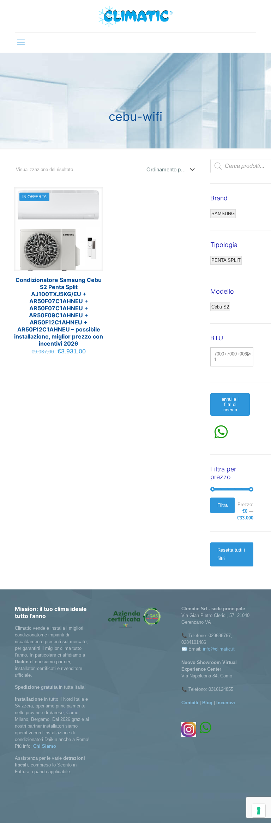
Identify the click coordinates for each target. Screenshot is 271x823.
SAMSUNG (223, 213)
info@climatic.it (219, 649)
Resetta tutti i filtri (231, 554)
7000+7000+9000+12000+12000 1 (233, 356)
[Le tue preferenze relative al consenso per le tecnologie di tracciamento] (258, 810)
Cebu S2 (220, 307)
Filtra (222, 505)
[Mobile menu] (21, 42)
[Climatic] (135, 16)
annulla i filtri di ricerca (230, 404)
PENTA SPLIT (226, 260)
